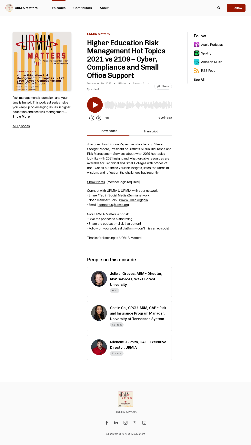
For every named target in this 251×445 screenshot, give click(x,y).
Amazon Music (211, 62)
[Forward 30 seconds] (99, 118)
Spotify (206, 53)
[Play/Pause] (95, 105)
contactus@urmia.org (113, 205)
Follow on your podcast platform (111, 228)
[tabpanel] (129, 193)
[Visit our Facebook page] (107, 423)
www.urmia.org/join (134, 200)
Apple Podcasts (212, 45)
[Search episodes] (218, 8)
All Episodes (21, 126)
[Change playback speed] (107, 118)
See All (199, 80)
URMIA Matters (26, 8)
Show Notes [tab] (108, 131)
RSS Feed (208, 70)
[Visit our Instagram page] (125, 423)
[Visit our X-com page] (135, 423)
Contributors (82, 8)
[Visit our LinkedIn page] (116, 423)
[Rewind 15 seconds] (92, 118)
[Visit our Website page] (144, 423)
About (104, 8)
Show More (21, 116)
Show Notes (96, 182)
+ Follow (236, 8)
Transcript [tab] (151, 131)
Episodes (58, 8)
